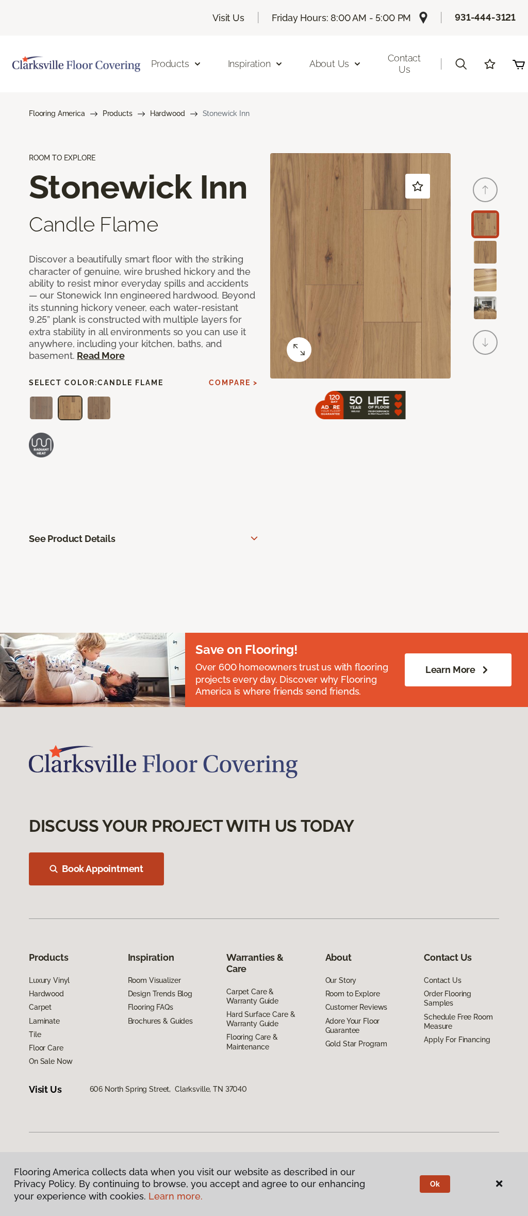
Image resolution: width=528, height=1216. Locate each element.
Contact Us (404, 64)
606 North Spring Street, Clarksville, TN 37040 (168, 1089)
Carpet (40, 1007)
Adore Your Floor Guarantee (352, 1025)
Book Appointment (102, 868)
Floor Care (46, 1048)
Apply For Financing (457, 1040)
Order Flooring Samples (447, 998)
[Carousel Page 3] (485, 280)
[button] (461, 64)
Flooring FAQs (150, 1007)
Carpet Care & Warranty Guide (252, 996)
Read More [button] (100, 355)
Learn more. (175, 1196)
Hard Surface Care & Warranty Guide (260, 1019)
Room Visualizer (154, 980)
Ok (435, 1184)
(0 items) (519, 64)
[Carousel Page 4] (485, 308)
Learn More (450, 669)
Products (118, 113)
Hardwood (167, 113)
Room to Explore (352, 994)
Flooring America (57, 113)
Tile (35, 1034)
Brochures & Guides (160, 1021)
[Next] (485, 342)
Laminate (44, 1021)
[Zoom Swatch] (299, 349)
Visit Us (228, 17)
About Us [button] (329, 63)
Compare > (233, 383)
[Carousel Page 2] (485, 252)
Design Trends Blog (160, 994)
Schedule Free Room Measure (458, 1021)
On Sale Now (50, 1061)
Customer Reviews (356, 1007)
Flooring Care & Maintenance (252, 1041)
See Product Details (72, 538)
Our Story (341, 980)
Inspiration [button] (249, 63)
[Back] (485, 189)
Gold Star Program (356, 1044)
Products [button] (170, 63)
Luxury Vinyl (49, 980)
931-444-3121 (485, 17)
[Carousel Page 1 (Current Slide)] (485, 224)
